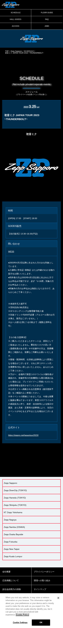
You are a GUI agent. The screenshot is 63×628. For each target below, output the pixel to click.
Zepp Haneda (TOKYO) (15, 498)
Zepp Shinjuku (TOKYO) (15, 505)
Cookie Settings (20, 622)
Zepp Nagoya (10, 520)
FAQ (46, 19)
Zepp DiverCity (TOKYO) (15, 490)
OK (41, 622)
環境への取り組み (42, 580)
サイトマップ (40, 589)
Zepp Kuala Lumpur (13, 556)
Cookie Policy (22, 615)
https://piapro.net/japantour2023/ (23, 435)
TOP (7, 51)
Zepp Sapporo (16, 51)
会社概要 (6, 571)
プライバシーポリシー (44, 571)
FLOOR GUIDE (47, 13)
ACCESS (15, 26)
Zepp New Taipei (11, 549)
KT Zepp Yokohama (13, 512)
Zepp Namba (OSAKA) (14, 527)
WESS (11, 251)
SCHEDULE (16, 13)
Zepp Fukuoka (10, 542)
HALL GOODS (15, 19)
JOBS (47, 26)
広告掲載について (10, 580)
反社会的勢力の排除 (11, 589)
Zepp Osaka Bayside (13, 534)
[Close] (58, 598)
